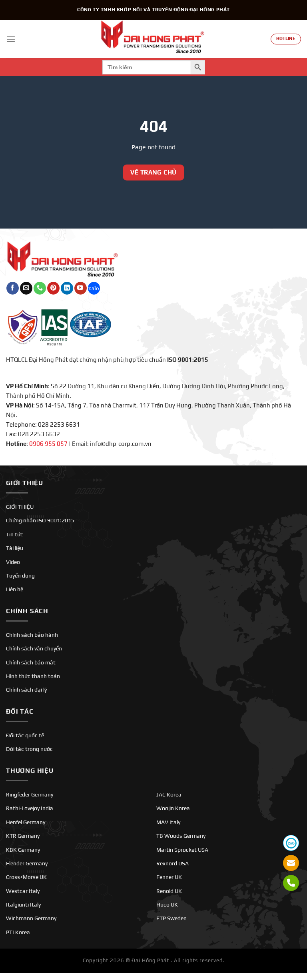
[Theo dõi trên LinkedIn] (67, 288)
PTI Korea (18, 932)
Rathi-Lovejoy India (29, 808)
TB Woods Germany (180, 836)
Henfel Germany (25, 822)
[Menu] (11, 39)
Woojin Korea (173, 808)
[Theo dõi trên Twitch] (94, 288)
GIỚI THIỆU (20, 507)
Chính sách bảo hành (32, 635)
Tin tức (14, 534)
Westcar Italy (23, 891)
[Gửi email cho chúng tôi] (26, 288)
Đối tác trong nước (29, 749)
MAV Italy (168, 822)
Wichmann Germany (31, 918)
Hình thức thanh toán (33, 676)
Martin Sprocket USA (182, 850)
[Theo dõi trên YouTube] (80, 288)
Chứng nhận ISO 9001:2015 (40, 520)
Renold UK (169, 891)
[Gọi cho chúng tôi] (40, 288)
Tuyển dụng (20, 575)
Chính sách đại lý (26, 689)
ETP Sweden (171, 918)
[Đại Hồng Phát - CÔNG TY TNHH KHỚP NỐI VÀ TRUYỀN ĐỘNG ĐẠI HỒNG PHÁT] (153, 39)
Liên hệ (14, 589)
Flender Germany (27, 863)
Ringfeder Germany (29, 794)
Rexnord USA (172, 863)
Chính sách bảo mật (31, 662)
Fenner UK (169, 877)
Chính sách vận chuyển (34, 648)
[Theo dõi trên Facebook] (12, 288)
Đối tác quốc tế (25, 735)
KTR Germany (23, 836)
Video (13, 562)
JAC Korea (168, 794)
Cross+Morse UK (26, 877)
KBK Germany (23, 850)
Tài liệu (14, 548)
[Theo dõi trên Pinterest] (53, 288)
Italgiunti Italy (23, 904)
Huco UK (167, 904)
